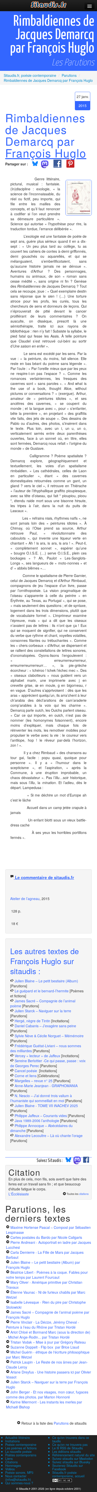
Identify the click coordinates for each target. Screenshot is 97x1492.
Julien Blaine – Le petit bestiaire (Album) (46, 980)
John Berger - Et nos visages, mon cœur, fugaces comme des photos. (47, 1394)
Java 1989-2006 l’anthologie (37, 1120)
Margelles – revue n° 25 (34, 1080)
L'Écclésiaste (18, 1193)
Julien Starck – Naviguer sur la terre (43, 1010)
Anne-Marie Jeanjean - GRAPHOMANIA (46, 1085)
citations (84, 1194)
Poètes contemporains (20, 1455)
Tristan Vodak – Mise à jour (48, 1342)
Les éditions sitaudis (66, 1451)
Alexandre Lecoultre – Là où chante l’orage (49, 1135)
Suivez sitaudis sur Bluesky (71, 1462)
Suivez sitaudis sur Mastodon (72, 1458)
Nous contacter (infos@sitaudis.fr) (18, 1478)
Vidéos (10, 1469)
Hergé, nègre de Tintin (32, 1020)
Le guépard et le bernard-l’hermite (42, 990)
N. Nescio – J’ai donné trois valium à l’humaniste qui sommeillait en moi (41, 1098)
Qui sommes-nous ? (19, 1483)
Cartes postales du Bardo (46, 1237)
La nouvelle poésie (18, 1451)
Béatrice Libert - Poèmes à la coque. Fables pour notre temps (47, 1275)
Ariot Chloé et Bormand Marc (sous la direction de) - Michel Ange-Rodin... (48, 1335)
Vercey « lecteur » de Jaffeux (37, 1055)
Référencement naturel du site (73, 1455)
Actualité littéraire (17, 1437)
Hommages (13, 1465)
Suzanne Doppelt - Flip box (44, 1347)
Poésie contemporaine (20, 1444)
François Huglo (45, 153)
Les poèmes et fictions (21, 1448)
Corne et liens (26, 1075)
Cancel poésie (26, 1070)
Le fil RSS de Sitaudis (67, 1448)
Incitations (12, 1441)
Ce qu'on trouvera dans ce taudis (70, 1439)
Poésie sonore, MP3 (19, 1472)
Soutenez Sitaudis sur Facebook (67, 1467)
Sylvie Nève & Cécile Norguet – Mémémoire (49, 1035)
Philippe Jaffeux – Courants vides (41, 1115)
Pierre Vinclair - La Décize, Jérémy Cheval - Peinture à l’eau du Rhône (42, 1325)
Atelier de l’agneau (25, 898)
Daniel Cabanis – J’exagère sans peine (45, 1025)
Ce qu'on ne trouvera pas (70, 1444)
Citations (11, 1462)
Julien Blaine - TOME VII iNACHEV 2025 (46, 1105)
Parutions (61, 1423)
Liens (9, 1458)
